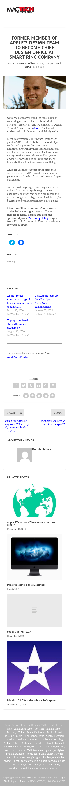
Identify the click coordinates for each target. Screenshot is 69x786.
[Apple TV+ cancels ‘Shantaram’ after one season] (34, 500)
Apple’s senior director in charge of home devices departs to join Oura (19, 301)
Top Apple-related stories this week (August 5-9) (17, 323)
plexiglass (58, 750)
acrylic (39, 743)
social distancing (15, 753)
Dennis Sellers (27, 63)
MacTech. (32, 777)
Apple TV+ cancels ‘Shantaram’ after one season (31, 523)
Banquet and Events (41, 735)
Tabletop (32, 750)
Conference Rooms (27, 739)
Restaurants (27, 743)
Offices (16, 743)
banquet (59, 743)
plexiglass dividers (41, 757)
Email (23, 781)
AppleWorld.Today (17, 357)
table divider (47, 753)
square (41, 750)
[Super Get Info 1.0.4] (34, 610)
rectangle (49, 743)
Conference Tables (24, 728)
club (19, 746)
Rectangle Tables (16, 732)
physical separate (49, 768)
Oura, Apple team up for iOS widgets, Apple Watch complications (46, 301)
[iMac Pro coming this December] (34, 557)
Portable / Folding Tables (48, 728)
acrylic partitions (30, 764)
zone (23, 750)
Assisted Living (21, 735)
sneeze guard (33, 753)
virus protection (21, 757)
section (60, 746)
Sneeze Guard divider (24, 760)
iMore (36, 128)
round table (46, 764)
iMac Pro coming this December (26, 585)
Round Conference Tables (40, 732)
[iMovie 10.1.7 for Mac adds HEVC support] (34, 668)
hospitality (49, 746)
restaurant (37, 746)
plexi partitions (45, 760)
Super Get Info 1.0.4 (19, 631)
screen (16, 750)
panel (49, 750)
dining (26, 746)
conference (10, 746)
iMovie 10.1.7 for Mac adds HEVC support (32, 700)
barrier (8, 750)
